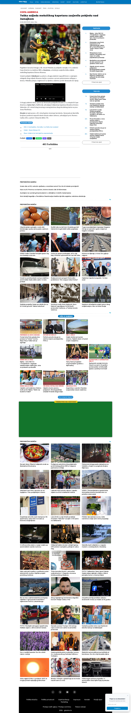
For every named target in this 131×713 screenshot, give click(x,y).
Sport (69, 2)
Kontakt (87, 700)
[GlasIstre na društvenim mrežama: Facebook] (54, 692)
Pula (31, 2)
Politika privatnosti (47, 700)
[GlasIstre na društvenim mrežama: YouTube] (69, 692)
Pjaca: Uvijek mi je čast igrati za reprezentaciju (38, 133)
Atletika (51, 8)
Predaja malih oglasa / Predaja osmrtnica (57, 707)
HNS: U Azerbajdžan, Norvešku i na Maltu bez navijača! (41, 127)
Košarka (31, 8)
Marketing (64, 702)
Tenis (44, 8)
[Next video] (41, 98)
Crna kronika (45, 2)
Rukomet (38, 8)
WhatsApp (39, 138)
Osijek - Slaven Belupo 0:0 (32, 130)
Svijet (63, 2)
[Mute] (46, 98)
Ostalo (57, 8)
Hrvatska (55, 2)
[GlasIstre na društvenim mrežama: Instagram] (76, 692)
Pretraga (101, 2)
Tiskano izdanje (80, 707)
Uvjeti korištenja (64, 700)
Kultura (76, 2)
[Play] (37, 98)
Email (49, 138)
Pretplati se (117, 708)
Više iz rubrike (66, 316)
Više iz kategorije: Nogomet (65, 397)
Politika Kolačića (32, 700)
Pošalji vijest (98, 700)
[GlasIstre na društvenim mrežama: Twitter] (62, 692)
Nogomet (24, 8)
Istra (37, 2)
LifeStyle (84, 2)
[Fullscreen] (63, 98)
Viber (44, 138)
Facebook (29, 138)
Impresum (77, 700)
